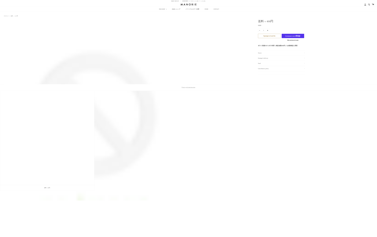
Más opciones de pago (292, 40)
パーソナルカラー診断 (192, 9)
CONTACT (216, 9)
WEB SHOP (162, 9)
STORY (206, 9)
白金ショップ (176, 9)
